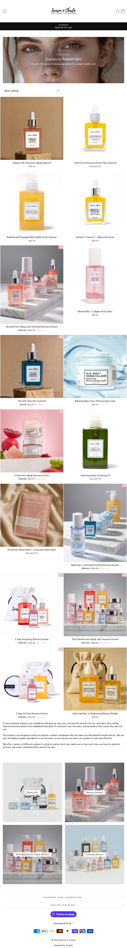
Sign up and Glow (62, 905)
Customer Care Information (62, 897)
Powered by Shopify (63, 945)
